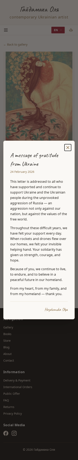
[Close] (67, 147)
